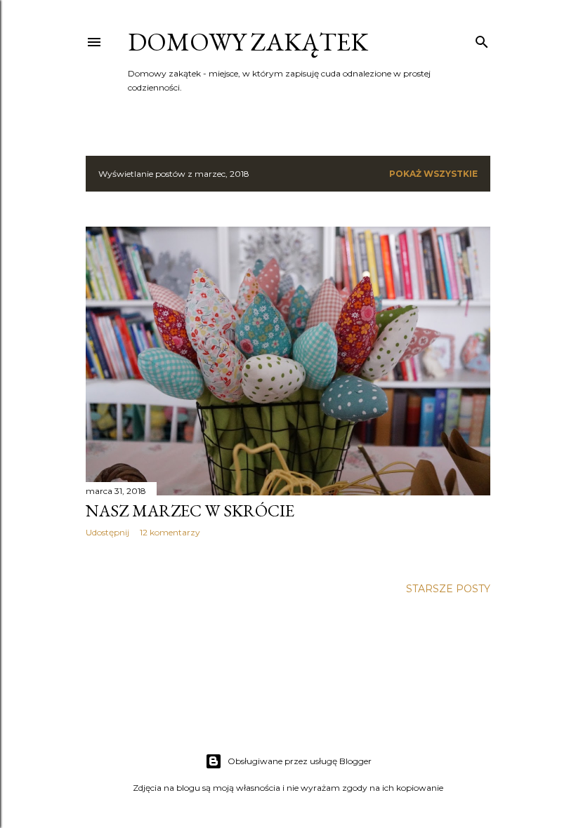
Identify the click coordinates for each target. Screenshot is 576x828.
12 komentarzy (170, 532)
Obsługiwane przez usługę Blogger (300, 761)
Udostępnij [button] (107, 532)
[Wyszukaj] (481, 39)
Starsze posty (448, 588)
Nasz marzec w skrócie (190, 510)
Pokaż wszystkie (433, 173)
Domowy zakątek (248, 41)
